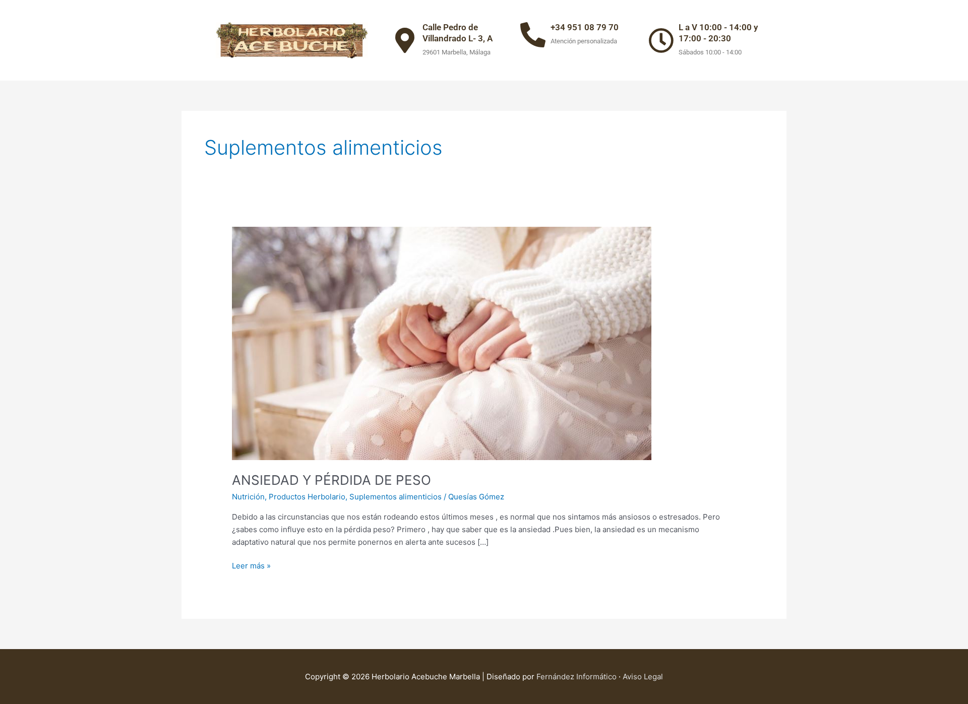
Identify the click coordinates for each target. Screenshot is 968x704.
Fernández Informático (577, 676)
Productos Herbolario (307, 496)
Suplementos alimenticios (395, 496)
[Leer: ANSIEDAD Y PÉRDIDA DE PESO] (441, 343)
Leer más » (251, 565)
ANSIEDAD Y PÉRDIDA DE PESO (331, 480)
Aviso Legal (643, 676)
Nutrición (248, 496)
